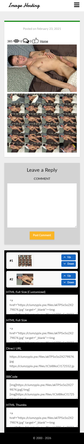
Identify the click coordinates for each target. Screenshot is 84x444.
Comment (42, 178)
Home (44, 41)
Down (70, 264)
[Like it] (35, 40)
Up (69, 257)
